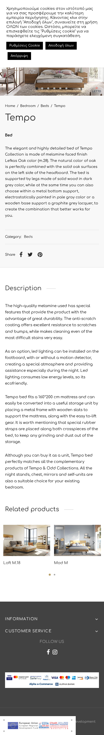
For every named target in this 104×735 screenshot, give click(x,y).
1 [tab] (50, 575)
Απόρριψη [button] (19, 56)
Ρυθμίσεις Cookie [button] (24, 45)
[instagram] (55, 653)
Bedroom (28, 106)
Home (10, 106)
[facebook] (48, 653)
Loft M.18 (11, 563)
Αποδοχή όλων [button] (61, 45)
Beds (45, 106)
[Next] (94, 543)
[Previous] (10, 543)
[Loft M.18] (26, 540)
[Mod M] (77, 540)
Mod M (61, 563)
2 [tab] (54, 574)
